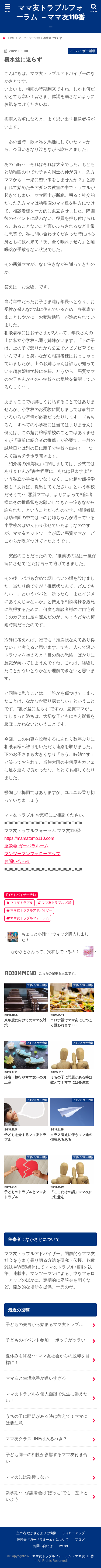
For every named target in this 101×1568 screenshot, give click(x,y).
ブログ (80, 1539)
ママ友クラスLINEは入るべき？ (36, 1438)
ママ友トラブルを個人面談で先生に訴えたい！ (47, 1397)
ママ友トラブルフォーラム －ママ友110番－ (50, 16)
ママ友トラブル (21, 903)
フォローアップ (73, 1533)
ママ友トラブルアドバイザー (31, 910)
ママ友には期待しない (27, 1476)
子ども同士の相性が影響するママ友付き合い (47, 1458)
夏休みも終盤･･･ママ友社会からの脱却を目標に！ (48, 1359)
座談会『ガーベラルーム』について (43, 1539)
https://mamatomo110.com (29, 838)
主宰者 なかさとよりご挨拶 (36, 1533)
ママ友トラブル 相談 (57, 903)
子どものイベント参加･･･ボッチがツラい (45, 1339)
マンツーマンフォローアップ (32, 853)
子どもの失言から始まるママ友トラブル (44, 1324)
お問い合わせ (17, 861)
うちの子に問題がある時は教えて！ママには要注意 (47, 1419)
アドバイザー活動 (23, 895)
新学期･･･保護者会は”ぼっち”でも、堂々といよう (47, 1496)
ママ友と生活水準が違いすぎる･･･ (39, 1378)
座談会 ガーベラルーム (26, 845)
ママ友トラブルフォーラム (29, 918)
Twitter (63, 1546)
